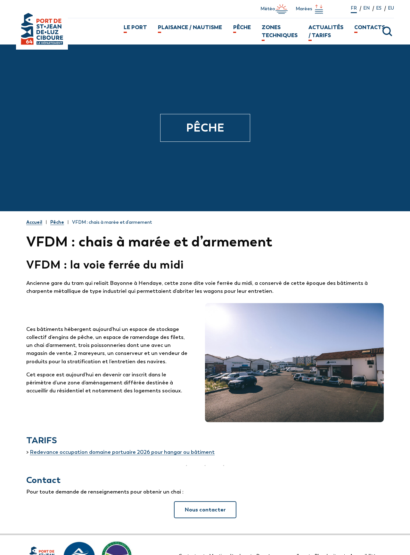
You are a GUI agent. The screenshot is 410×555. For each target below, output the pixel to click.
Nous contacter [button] (205, 509)
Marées (304, 9)
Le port (135, 27)
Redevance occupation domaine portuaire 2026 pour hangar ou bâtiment (122, 451)
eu (391, 8)
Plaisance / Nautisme (190, 27)
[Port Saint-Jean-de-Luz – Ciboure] (67, 31)
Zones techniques (280, 31)
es (378, 8)
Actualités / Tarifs (325, 31)
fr (354, 8)
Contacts (369, 27)
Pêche (242, 27)
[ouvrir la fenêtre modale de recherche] (383, 31)
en (366, 8)
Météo (267, 9)
